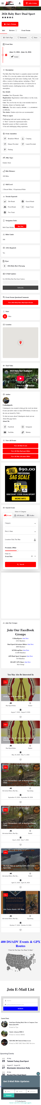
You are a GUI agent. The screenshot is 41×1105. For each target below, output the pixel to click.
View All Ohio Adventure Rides (20, 456)
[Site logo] (9, 3)
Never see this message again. (20, 1103)
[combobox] (20, 523)
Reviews (13, 30)
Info (3, 30)
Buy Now (20, 226)
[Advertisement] (20, 596)
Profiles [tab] (32, 515)
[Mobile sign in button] (19, 3)
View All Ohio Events (20, 446)
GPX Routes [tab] (20, 515)
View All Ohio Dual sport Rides (20, 451)
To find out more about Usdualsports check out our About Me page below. (18, 417)
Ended (16, 57)
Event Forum (26, 30)
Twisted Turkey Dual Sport (18, 1061)
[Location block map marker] (20, 342)
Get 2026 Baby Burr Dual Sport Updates (14, 279)
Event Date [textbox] (8, 556)
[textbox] (20, 523)
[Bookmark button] (20, 717)
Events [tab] (9, 515)
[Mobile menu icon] (2, 3)
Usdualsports (7, 405)
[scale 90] (20, 484)
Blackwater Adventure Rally (18, 1068)
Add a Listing (32, 3)
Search (21, 564)
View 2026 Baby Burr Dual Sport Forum (20, 302)
